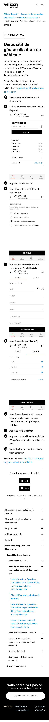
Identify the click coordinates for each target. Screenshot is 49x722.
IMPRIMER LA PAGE (14, 35)
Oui (26, 481)
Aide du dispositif (11, 14)
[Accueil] (11, 5)
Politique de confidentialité (22, 708)
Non (26, 488)
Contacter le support (26, 696)
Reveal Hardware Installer (27, 18)
